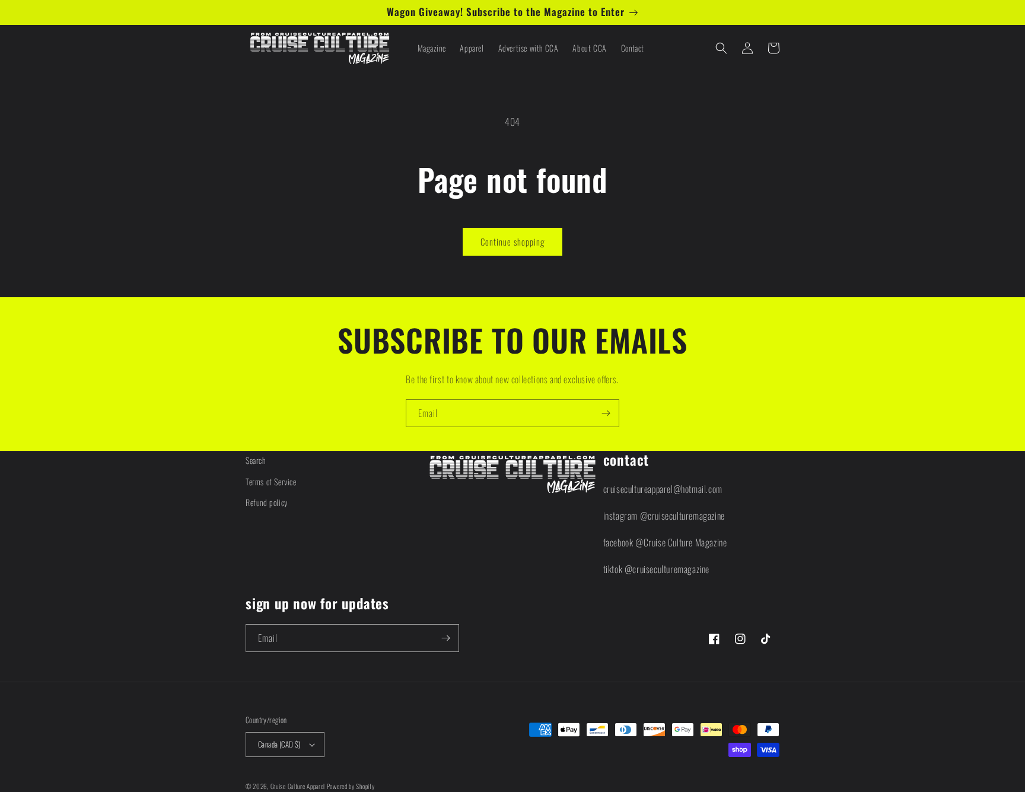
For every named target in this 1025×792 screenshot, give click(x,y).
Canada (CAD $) (279, 744)
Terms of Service (271, 481)
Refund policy (267, 502)
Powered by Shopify (351, 786)
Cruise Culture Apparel (297, 786)
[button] (721, 48)
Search (256, 460)
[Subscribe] (606, 413)
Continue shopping (512, 241)
